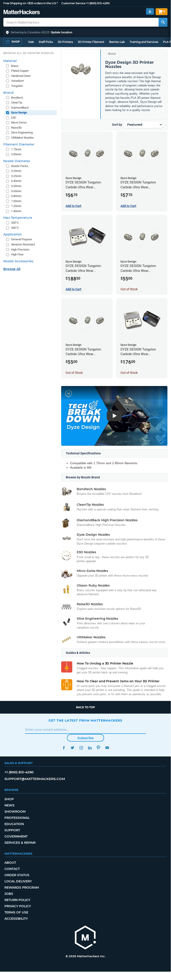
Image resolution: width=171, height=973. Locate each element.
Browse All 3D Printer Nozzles (28, 53)
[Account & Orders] (150, 11)
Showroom (15, 812)
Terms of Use (16, 912)
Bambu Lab (117, 42)
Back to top (85, 707)
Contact (12, 869)
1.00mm (16, 201)
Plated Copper (20, 70)
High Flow (17, 254)
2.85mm (16, 154)
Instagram (81, 748)
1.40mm (16, 211)
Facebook (64, 748)
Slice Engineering (22, 132)
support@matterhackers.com (34, 779)
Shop (9, 799)
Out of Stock (129, 289)
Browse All (11, 269)
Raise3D (16, 127)
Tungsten (17, 86)
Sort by (117, 124)
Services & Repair (20, 843)
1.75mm (16, 149)
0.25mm (16, 176)
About (10, 863)
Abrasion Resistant (23, 244)
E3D (13, 117)
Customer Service (73, 3)
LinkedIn (90, 748)
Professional (17, 818)
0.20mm (16, 171)
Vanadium (17, 80)
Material (10, 61)
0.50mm (16, 186)
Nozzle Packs (19, 166)
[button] (85, 32)
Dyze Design (19, 112)
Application (12, 234)
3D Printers (65, 42)
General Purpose (21, 239)
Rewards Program (21, 887)
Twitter (72, 748)
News (9, 805)
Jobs (8, 894)
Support (12, 830)
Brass (14, 66)
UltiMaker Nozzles (22, 137)
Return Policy (17, 900)
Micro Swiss (19, 122)
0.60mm (16, 191)
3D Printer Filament (91, 42)
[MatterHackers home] (21, 13)
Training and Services (144, 42)
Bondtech (17, 97)
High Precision (20, 249)
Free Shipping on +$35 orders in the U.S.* (30, 3)
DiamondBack (20, 107)
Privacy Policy (17, 906)
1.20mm (16, 206)
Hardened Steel (20, 76)
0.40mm (16, 181)
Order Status (16, 875)
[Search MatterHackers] (163, 22)
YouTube (107, 748)
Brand (112, 53)
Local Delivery (18, 881)
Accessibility (16, 919)
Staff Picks (46, 42)
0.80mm (16, 196)
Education (14, 824)
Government (16, 836)
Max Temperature (17, 218)
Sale (31, 42)
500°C (15, 227)
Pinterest (98, 748)
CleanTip (16, 102)
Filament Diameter (18, 144)
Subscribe (85, 738)
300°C (15, 222)
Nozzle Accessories (18, 261)
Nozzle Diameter (16, 161)
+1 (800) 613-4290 (98, 3)
